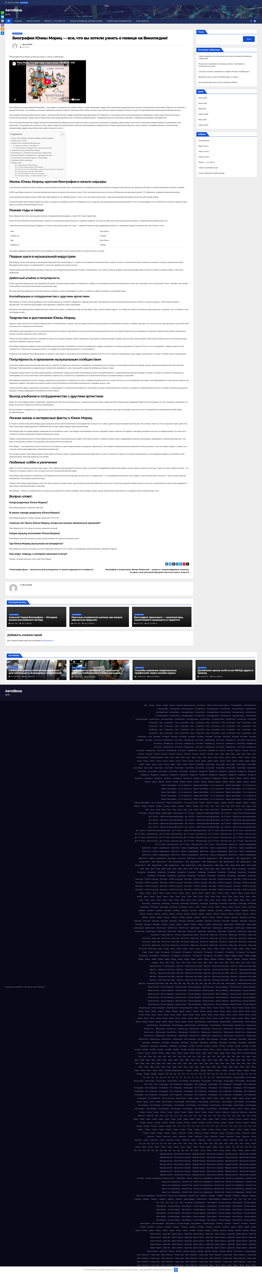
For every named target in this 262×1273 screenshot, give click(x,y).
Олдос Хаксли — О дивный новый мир (244, 1053)
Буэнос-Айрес (200, 764)
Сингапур (224, 1119)
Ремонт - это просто (78, 667)
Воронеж (225, 778)
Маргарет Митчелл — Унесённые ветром (162, 966)
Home (145, 705)
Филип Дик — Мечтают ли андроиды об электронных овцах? (156, 1178)
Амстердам (156, 736)
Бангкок (221, 757)
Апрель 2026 (203, 114)
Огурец (167, 1053)
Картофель (142, 910)
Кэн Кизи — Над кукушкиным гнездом (186, 935)
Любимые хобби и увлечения (22, 160)
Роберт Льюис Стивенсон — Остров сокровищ (230, 1077)
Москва (216, 1011)
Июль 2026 (202, 98)
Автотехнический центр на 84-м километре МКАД (217, 82)
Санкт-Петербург (167, 1101)
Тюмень (247, 1143)
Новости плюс (203, 157)
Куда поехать (142, 21)
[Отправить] (2, 33)
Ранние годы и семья (19, 140)
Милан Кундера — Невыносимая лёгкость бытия (241, 983)
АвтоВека (13, 10)
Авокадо (151, 705)
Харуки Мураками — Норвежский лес (195, 1199)
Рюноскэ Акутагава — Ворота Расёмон (174, 1098)
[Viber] (2, 25)
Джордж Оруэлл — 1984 (214, 858)
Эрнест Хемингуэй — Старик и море (148, 1255)
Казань (242, 896)
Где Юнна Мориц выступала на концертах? (32, 173)
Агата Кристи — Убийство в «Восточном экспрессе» (213, 705)
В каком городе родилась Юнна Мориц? (31, 167)
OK (176, 1269)
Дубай (222, 865)
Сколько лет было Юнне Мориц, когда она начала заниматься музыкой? (41, 169)
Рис (165, 1077)
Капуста (191, 907)
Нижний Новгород (200, 1021)
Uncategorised (17, 33)
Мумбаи (234, 1018)
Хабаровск (203, 1195)
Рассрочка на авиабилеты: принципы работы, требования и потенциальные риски (96, 673)
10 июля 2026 (16, 676)
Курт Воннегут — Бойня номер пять (162, 935)
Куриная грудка (217, 924)
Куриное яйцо (161, 931)
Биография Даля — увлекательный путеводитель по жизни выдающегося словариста (52, 569)
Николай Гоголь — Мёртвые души (245, 1025)
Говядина (201, 802)
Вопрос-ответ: (17, 163)
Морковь (154, 1011)
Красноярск (234, 917)
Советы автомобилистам (119, 21)
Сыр (246, 1140)
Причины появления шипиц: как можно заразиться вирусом (96, 618)
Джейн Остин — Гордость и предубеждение (242, 844)
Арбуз (217, 754)
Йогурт (172, 896)
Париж (142, 1060)
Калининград (146, 903)
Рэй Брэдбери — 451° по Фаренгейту (170, 1084)
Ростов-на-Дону (251, 1077)
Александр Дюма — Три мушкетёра (168, 708)
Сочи (174, 1126)
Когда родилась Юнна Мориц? (28, 165)
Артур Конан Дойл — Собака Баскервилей (150, 757)
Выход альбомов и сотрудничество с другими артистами (32, 155)
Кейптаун (253, 910)
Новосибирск (233, 1039)
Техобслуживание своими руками (86, 21)
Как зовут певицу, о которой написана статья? (33, 175)
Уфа (233, 1147)
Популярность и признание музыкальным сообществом (31, 153)
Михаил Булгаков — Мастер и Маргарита (161, 987)
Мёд (167, 983)
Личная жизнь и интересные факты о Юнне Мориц (29, 158)
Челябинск (219, 1223)
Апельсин (222, 750)
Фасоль (196, 1150)
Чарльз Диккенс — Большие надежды (219, 1202)
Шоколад (171, 1251)
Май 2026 (202, 109)
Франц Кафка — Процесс (184, 1178)
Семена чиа (225, 1112)
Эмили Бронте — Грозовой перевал (245, 1251)
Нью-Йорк (192, 1046)
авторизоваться (47, 640)
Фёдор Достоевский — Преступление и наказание (175, 1154)
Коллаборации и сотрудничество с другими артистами (33, 148)
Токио (170, 1143)
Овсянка (198, 1049)
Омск (140, 1056)
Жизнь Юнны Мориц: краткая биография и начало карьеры (33, 138)
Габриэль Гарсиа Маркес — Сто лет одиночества (176, 785)
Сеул (156, 1115)
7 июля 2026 (78, 676)
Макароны (213, 959)
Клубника (174, 917)
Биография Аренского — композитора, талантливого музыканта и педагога (158, 618)
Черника (233, 1227)
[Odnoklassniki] (2, 29)
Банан (167, 757)
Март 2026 (202, 119)
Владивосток (194, 771)
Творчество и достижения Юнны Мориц (26, 150)
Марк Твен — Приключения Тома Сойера (189, 966)
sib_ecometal (27, 44)
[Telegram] (2, 17)
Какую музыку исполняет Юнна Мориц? (31, 171)
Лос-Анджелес (165, 952)
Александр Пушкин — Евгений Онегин (193, 708)
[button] (251, 21)
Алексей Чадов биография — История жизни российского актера (33, 618)
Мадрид (227, 955)
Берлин (204, 761)
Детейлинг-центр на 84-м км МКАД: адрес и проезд (218, 77)
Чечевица (192, 1230)
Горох (202, 806)
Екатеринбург (242, 868)
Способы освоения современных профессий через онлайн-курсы (224, 71)
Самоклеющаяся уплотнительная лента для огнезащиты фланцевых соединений (35, 671)
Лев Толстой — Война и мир (209, 935)
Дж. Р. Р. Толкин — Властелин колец (220, 830)
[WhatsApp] (2, 13)
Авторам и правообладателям (186, 705)
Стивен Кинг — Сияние (185, 1133)
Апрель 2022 (203, 125)
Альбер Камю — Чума (156, 722)
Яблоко (211, 1265)
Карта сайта (252, 907)
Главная (18, 21)
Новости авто (33, 21)
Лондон (160, 948)
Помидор (189, 1070)
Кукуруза (164, 924)
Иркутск (142, 893)
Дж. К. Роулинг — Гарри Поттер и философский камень (202, 813)
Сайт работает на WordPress (14, 987)
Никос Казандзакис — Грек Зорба (194, 1039)
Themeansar (41, 987)
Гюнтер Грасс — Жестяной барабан (221, 809)
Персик (248, 1067)
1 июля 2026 (204, 676)
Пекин (249, 1060)
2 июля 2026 (141, 676)
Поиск (201, 32)
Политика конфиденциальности (174, 1070)
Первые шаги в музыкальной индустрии (26, 143)
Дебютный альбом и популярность (27, 145)
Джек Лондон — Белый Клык (177, 858)
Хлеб (235, 1199)
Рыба (146, 1084)
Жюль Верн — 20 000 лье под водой (146, 879)
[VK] (2, 21)
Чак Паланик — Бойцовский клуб (195, 1202)
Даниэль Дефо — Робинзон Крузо (172, 813)
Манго (162, 962)
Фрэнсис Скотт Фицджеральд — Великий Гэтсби (209, 1178)
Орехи (249, 1056)
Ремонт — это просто (55, 21)
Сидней (253, 1115)
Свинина (232, 1108)
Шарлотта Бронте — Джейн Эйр (160, 1234)
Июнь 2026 (202, 103)
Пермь (141, 1067)
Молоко (196, 1008)
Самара (190, 1098)
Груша (238, 806)
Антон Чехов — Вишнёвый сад (163, 740)
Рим (166, 1074)
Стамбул (140, 1129)
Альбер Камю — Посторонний (246, 719)
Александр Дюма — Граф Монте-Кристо (243, 705)
